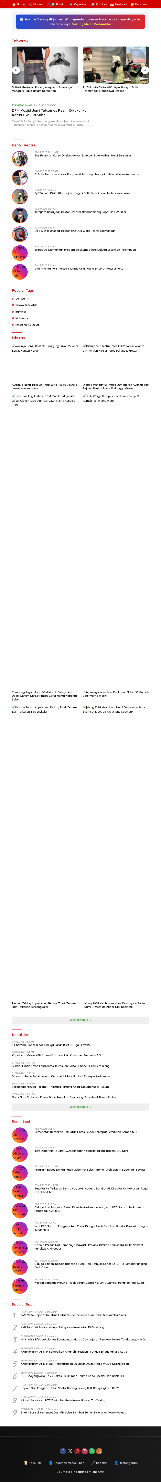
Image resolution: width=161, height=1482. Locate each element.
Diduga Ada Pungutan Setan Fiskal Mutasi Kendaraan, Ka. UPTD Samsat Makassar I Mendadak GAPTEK (89, 1209)
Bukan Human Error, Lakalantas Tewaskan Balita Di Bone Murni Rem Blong (61, 1066)
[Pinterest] (77, 1451)
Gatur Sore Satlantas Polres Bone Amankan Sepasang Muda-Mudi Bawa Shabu (64, 1097)
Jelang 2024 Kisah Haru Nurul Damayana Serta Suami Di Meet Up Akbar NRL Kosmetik (114, 1005)
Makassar (18, 105)
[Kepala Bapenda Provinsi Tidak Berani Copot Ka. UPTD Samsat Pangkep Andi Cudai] (20, 1286)
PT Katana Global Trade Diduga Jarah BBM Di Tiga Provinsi (51, 1045)
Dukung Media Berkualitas (91, 24)
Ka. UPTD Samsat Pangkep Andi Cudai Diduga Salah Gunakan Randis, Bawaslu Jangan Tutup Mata (91, 1227)
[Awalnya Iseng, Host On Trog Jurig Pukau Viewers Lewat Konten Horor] (45, 362)
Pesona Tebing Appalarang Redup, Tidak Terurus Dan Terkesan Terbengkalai (44, 1005)
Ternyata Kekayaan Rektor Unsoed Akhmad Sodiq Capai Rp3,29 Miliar (80, 212)
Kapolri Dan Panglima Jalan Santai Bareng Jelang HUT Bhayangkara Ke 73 (70, 1388)
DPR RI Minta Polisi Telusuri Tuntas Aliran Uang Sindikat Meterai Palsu (79, 268)
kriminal (21, 312)
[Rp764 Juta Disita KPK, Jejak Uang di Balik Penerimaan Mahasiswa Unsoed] (116, 65)
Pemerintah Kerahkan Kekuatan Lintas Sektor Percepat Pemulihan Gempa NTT (86, 1132)
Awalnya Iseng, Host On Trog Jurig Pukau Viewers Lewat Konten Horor (44, 386)
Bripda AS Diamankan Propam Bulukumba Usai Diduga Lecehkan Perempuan (85, 249)
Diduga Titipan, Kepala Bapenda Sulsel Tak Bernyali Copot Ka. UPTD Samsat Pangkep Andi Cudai (91, 1265)
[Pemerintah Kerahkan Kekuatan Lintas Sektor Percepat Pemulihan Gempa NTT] (20, 1135)
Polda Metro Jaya (27, 324)
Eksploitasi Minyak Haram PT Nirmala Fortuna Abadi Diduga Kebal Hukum (60, 1087)
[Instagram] (84, 1451)
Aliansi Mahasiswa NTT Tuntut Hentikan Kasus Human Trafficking (63, 1400)
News (28, 105)
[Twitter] (70, 1451)
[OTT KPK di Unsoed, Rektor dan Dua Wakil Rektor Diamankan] (20, 234)
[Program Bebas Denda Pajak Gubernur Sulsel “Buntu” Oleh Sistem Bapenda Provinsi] (20, 1173)
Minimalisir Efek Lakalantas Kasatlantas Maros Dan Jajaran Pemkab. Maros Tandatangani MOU (83, 1339)
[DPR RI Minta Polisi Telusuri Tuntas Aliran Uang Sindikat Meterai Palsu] (20, 272)
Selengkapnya (79, 1020)
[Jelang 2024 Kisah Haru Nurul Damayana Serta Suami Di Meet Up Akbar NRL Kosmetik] (116, 852)
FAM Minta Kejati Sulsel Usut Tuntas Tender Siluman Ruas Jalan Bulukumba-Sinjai (73, 1315)
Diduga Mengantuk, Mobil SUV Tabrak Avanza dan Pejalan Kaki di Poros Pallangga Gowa (116, 386)
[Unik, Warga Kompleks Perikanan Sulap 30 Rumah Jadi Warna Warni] (116, 541)
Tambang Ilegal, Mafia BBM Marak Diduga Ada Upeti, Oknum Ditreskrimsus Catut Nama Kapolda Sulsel (44, 695)
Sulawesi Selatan (26, 305)
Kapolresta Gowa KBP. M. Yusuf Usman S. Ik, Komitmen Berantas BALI (57, 1055)
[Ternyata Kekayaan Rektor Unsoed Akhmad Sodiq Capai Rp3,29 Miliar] (20, 215)
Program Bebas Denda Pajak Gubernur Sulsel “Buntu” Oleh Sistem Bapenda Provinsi (90, 1169)
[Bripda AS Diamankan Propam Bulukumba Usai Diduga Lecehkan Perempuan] (20, 253)
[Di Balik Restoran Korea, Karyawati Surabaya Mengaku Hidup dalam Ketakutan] (45, 65)
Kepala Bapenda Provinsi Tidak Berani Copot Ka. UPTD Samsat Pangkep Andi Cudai (90, 1283)
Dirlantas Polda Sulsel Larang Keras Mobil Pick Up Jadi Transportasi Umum (61, 1076)
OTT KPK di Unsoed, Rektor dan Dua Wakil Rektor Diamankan (75, 231)
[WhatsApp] (92, 1451)
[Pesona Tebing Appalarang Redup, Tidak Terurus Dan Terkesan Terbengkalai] (45, 852)
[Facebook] (63, 1451)
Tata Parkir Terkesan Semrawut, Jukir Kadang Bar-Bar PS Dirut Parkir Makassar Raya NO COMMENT (91, 1190)
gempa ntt (22, 298)
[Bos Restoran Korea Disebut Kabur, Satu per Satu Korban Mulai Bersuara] (20, 159)
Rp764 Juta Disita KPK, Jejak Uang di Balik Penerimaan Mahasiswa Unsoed (110, 89)
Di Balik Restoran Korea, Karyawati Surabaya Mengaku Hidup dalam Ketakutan (42, 89)
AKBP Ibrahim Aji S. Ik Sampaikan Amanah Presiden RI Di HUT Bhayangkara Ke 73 (74, 1351)
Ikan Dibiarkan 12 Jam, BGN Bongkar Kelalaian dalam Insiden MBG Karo (82, 1151)
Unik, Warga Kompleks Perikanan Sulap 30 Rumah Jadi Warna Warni (116, 694)
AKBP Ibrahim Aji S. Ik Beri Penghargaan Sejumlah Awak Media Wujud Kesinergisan (75, 1364)
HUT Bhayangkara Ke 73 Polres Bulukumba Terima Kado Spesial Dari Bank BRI (72, 1376)
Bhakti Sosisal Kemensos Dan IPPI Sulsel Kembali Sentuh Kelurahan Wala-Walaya (73, 1412)
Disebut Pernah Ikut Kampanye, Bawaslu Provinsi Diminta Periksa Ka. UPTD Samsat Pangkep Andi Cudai (89, 1246)
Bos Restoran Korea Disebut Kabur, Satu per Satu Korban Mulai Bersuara (83, 155)
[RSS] (99, 1451)
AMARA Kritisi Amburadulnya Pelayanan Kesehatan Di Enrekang (62, 1327)
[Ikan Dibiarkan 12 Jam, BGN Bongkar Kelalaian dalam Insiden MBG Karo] (20, 1154)
